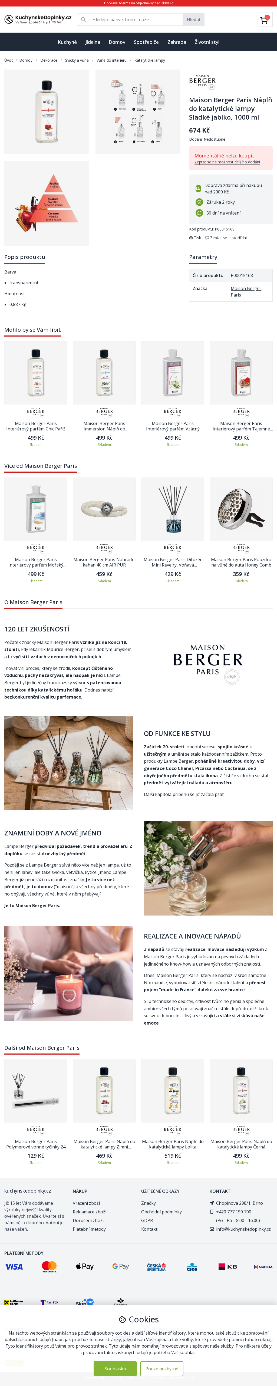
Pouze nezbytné (162, 1369)
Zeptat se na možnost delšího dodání (227, 161)
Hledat (194, 19)
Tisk (197, 237)
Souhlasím (115, 1369)
